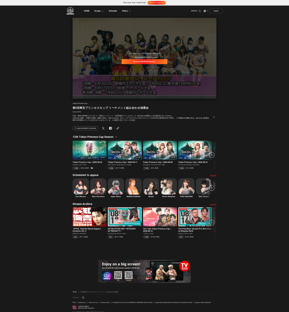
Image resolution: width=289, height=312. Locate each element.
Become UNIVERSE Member (145, 61)
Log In (216, 11)
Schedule (113, 11)
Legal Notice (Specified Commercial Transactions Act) (173, 302)
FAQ (74, 302)
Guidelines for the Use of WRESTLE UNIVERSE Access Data (132, 302)
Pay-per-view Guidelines (203, 302)
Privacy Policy (105, 302)
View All (213, 176)
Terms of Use (93, 302)
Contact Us (82, 302)
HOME (86, 11)
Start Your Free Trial (156, 3)
